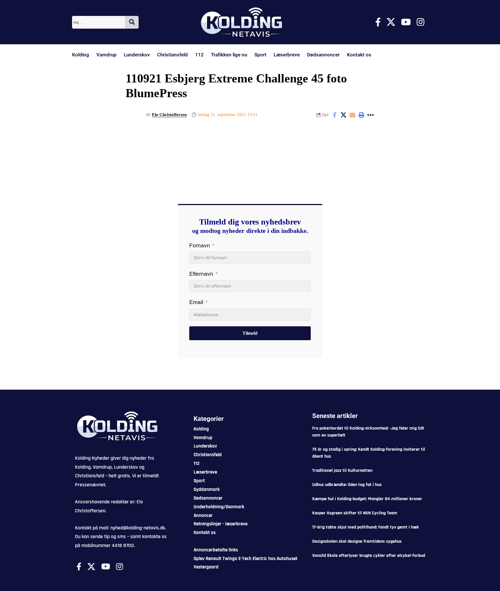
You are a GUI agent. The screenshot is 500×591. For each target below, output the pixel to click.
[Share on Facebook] (334, 114)
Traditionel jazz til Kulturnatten (342, 470)
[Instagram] (420, 22)
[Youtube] (406, 22)
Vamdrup (106, 55)
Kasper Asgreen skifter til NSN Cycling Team (354, 513)
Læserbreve (287, 55)
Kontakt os (359, 55)
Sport (260, 55)
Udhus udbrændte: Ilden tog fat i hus (347, 485)
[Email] (352, 114)
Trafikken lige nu (229, 55)
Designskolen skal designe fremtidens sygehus (357, 541)
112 (199, 55)
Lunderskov (137, 55)
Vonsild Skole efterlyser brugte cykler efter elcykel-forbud (368, 556)
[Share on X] (343, 114)
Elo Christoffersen (169, 114)
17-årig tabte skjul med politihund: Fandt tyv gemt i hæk (365, 527)
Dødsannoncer (323, 55)
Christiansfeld (172, 55)
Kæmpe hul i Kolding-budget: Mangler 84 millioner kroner (367, 499)
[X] (391, 22)
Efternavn (201, 274)
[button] (361, 114)
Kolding (80, 55)
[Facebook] (378, 22)
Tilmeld (250, 333)
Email (196, 302)
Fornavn (199, 245)
